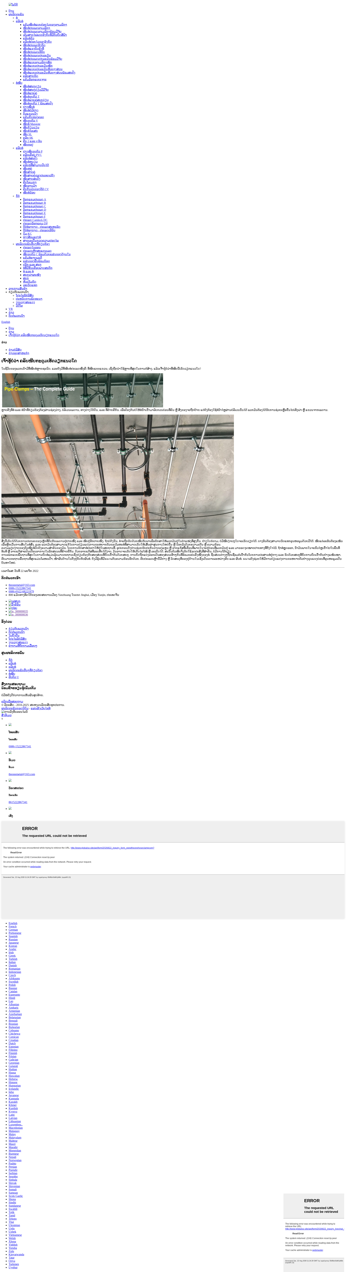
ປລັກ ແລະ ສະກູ (32, 264)
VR (11, 308)
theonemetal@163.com (22, 584)
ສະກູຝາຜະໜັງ (32, 274)
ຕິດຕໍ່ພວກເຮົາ (17, 315)
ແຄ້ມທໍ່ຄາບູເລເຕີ (32, 257)
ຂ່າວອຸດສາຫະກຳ (19, 353)
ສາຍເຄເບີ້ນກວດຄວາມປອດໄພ (41, 240)
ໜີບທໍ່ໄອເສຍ (30, 130)
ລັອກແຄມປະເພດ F (34, 216)
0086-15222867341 (20, 588)
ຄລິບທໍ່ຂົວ (28, 38)
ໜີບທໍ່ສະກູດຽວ (32, 86)
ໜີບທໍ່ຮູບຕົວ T (31, 96)
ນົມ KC (27, 233)
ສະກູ (26, 278)
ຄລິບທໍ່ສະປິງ (30, 158)
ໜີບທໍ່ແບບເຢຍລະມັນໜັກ (38, 65)
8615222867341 (18, 802)
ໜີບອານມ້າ (30, 185)
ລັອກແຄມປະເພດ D (34, 209)
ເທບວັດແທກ (30, 285)
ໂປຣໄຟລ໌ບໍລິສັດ (25, 295)
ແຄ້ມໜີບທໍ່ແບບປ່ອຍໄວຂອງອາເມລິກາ (45, 24)
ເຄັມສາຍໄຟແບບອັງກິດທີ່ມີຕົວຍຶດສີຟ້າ (45, 34)
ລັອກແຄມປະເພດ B (34, 202)
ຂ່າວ (11, 312)
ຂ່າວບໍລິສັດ (15, 349)
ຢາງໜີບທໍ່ (29, 106)
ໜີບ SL (27, 134)
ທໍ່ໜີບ (19, 82)
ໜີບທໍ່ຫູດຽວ (30, 161)
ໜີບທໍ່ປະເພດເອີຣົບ (34, 52)
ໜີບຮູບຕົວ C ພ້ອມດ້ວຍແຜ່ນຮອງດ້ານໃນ (47, 254)
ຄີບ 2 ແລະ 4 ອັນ (32, 141)
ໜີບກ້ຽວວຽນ (31, 127)
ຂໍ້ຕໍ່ (18, 196)
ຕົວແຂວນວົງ (30, 113)
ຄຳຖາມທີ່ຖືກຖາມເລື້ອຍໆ (23, 645)
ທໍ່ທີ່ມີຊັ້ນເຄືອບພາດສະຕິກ (37, 268)
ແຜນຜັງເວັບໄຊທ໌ (40, 708)
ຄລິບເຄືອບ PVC (32, 154)
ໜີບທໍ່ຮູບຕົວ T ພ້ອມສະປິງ (38, 103)
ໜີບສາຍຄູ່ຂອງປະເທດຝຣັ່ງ (39, 175)
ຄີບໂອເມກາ (30, 182)
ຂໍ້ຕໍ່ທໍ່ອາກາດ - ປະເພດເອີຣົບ (39, 230)
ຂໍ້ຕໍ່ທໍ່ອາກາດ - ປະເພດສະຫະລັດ (41, 226)
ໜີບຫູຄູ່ (27, 168)
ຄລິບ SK (28, 137)
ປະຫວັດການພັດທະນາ (29, 298)
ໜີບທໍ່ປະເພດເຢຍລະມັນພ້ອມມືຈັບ (42, 58)
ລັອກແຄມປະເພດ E (34, 213)
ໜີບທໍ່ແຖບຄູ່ (30, 93)
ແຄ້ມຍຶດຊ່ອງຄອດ (33, 117)
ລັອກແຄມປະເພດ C (34, 206)
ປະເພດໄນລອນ (32, 247)
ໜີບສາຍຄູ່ (29, 172)
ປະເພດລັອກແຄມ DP (35, 223)
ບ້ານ (11, 10)
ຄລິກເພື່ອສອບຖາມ (12, 701)
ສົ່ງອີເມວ (6, 715)
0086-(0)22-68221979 (21, 591)
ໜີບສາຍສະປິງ (31, 178)
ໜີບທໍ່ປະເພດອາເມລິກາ (36, 28)
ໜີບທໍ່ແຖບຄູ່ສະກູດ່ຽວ (36, 100)
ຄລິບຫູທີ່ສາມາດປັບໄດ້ (36, 165)
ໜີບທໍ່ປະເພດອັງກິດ (34, 45)
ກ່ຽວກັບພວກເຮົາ (19, 628)
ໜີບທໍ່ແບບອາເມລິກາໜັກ (37, 62)
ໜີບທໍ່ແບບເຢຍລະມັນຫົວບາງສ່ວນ (43, 69)
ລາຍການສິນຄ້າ (18, 288)
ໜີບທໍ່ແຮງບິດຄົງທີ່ (33, 48)
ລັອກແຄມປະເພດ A (34, 199)
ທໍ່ (17, 17)
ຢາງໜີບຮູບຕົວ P (33, 151)
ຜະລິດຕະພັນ (16, 14)
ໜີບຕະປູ (28, 144)
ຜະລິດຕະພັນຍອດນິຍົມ (14, 708)
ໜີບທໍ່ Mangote (31, 124)
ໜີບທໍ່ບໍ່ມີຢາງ (30, 110)
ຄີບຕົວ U (14, 677)
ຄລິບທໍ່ (19, 21)
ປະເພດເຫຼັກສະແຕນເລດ (37, 250)
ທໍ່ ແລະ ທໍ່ (28, 271)
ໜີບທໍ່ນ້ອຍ (29, 192)
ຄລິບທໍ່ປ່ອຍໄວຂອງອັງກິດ (37, 41)
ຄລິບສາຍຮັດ (30, 76)
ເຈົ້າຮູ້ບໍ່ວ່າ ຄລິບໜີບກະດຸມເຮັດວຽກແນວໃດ (34, 335)
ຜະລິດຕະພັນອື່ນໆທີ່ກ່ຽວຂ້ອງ (33, 244)
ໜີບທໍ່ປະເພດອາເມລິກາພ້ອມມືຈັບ (42, 31)
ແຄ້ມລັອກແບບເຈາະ (34, 79)
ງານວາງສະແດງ (25, 302)
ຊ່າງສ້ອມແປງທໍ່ (32, 237)
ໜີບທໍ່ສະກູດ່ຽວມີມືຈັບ (36, 89)
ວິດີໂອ (19, 305)
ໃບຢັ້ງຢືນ (14, 635)
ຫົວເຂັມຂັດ (29, 281)
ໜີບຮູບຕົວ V (30, 120)
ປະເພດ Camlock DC (35, 220)
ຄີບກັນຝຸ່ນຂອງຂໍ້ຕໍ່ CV (36, 189)
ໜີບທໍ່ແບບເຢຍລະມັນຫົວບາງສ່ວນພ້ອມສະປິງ (49, 72)
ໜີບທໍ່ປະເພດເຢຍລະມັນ (37, 55)
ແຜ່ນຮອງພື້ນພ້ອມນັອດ (36, 261)
